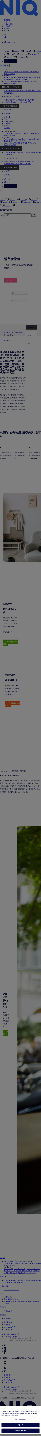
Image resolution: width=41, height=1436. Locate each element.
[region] (20, 1420)
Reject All (20, 1425)
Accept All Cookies (20, 1430)
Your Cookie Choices (20, 1419)
